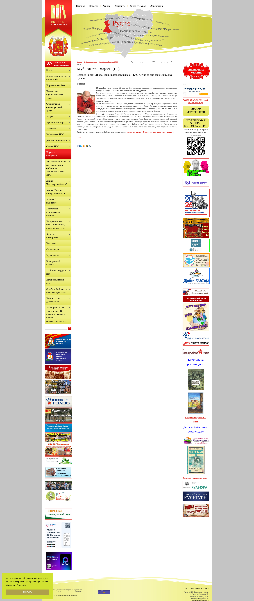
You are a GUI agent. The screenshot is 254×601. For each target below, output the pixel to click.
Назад (79, 137)
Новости (93, 5)
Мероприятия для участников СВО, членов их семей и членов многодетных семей (56, 314)
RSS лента (204, 588)
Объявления (156, 5)
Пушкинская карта (55, 122)
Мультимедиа (53, 255)
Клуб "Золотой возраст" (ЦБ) (108, 62)
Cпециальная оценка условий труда (54, 107)
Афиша (106, 5)
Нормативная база (55, 85)
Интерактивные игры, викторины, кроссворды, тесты (55, 224)
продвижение (73, 595)
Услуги (49, 116)
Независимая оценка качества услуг (54, 94)
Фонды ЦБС (52, 146)
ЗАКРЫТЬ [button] (27, 592)
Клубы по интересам (90, 62)
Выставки (51, 243)
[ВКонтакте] (78, 146)
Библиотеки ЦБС (55, 134)
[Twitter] (81, 146)
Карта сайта (189, 588)
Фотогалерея (52, 249)
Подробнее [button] (22, 585)
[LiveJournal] (89, 146)
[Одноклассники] (84, 146)
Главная (80, 5)
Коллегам (51, 128)
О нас (49, 70)
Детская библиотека (56, 140)
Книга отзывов (137, 5)
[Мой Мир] (87, 146)
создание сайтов (61, 595)
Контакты (119, 5)
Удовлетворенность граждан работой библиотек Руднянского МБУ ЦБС (56, 168)
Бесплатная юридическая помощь (53, 212)
